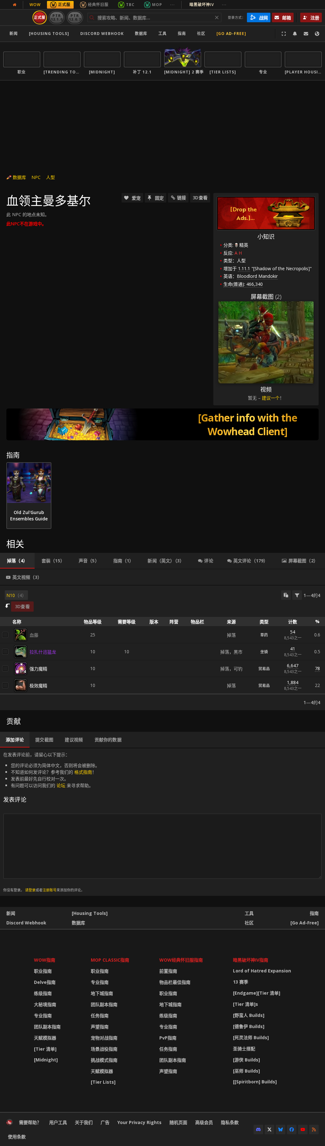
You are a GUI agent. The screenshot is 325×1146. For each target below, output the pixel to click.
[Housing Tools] (90, 913)
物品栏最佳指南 (174, 982)
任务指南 (100, 1015)
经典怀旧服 (98, 4)
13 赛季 (240, 982)
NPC (36, 177)
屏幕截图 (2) (266, 296)
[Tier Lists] (103, 1082)
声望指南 (100, 1027)
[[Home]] (9, 1124)
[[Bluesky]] (280, 1129)
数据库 (141, 33)
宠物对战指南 (104, 1038)
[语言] (317, 33)
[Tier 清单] (45, 1049)
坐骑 (264, 652)
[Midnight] (46, 1060)
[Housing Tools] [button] (49, 33)
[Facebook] (291, 1129)
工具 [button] (162, 33)
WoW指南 (44, 960)
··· (172, 4)
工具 (249, 913)
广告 (105, 1122)
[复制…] (286, 595)
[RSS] (314, 1129)
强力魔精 (38, 669)
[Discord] (258, 1129)
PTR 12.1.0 (57, 17)
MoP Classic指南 (110, 960)
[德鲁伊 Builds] (248, 1026)
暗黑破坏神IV (208, 4)
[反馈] (306, 33)
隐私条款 (230, 1122)
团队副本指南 (47, 1027)
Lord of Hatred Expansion (262, 971)
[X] (269, 1129)
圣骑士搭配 (244, 1049)
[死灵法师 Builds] (251, 1037)
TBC (130, 4)
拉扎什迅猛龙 (43, 652)
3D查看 (200, 198)
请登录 (30, 890)
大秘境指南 (45, 1004)
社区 (201, 33)
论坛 (60, 785)
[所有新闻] (15, 5)
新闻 (14, 33)
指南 (182, 33)
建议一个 (271, 398)
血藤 (34, 635)
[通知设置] (295, 33)
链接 (181, 198)
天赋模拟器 (45, 1038)
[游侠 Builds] (246, 1060)
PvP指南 (167, 1038)
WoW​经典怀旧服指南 (181, 960)
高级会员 (204, 1122)
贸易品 (264, 668)
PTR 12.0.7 (75, 17)
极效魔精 (38, 686)
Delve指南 (45, 982)
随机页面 (178, 1122)
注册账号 (49, 890)
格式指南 (83, 772)
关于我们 (84, 1122)
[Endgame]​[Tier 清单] (256, 993)
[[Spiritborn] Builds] (255, 1082)
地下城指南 (102, 993)
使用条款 (17, 1137)
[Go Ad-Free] (231, 33)
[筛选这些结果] (297, 595)
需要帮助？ (30, 1122)
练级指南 (43, 993)
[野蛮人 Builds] (248, 1015)
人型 (50, 177)
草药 (264, 635)
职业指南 (43, 971)
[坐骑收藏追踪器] (162, 424)
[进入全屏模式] (284, 33)
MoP (157, 4)
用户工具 (58, 1122)
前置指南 (168, 971)
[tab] (17, 561)
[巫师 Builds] (246, 1071)
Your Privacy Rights (139, 1122)
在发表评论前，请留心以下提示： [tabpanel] (51, 821)
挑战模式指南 (104, 1060)
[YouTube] (303, 1129)
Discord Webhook (102, 33)
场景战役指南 (104, 1049)
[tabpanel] (162, 648)
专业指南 (43, 1015)
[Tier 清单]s (245, 1004)
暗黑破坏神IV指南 (250, 960)
